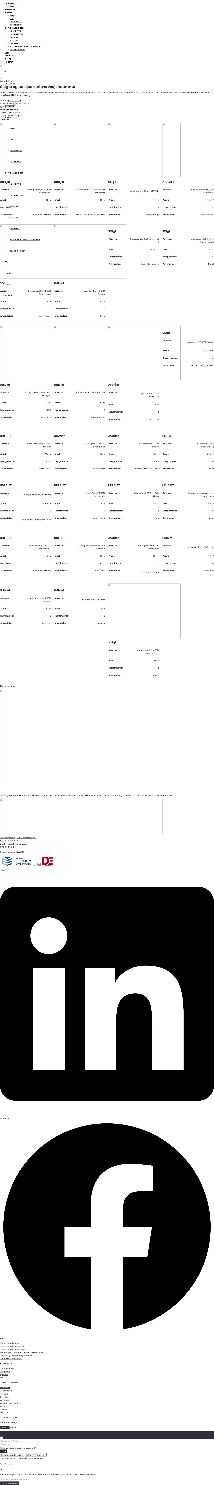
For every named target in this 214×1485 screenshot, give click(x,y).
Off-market (10, 6)
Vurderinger (16, 22)
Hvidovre (4, 1412)
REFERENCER (10, 9)
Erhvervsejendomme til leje (12, 1349)
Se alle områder (17, 49)
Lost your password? (26, 1448)
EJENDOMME (10, 3)
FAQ (7, 52)
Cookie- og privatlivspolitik (12, 852)
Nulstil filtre (5, 119)
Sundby (3, 1409)
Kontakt (9, 62)
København (15, 31)
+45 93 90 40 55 (10, 840)
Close (13, 1427)
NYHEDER (9, 56)
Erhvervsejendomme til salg (12, 1346)
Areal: (2, 109)
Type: (2, 106)
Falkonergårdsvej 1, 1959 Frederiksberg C (18, 837)
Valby (2, 1406)
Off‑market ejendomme (11, 1358)
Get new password (9, 1483)
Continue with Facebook (12, 1455)
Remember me (9, 1448)
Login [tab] (7, 1432)
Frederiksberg (17, 34)
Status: (3, 100)
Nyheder (4, 1374)
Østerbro (14, 40)
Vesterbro (15, 43)
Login (3, 1451)
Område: (4, 112)
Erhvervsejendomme (9, 1343)
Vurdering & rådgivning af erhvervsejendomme (21, 1352)
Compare (4, 1427)
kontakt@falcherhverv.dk (17, 844)
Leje (11, 18)
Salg (12, 15)
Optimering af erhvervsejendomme (16, 1355)
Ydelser (8, 12)
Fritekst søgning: (7, 103)
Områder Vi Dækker (14, 28)
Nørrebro (14, 37)
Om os (8, 59)
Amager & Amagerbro (10, 1403)
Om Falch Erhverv (7, 1368)
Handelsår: (5, 115)
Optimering (15, 25)
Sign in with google (37, 1455)
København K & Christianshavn (25, 46)
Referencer (5, 1371)
